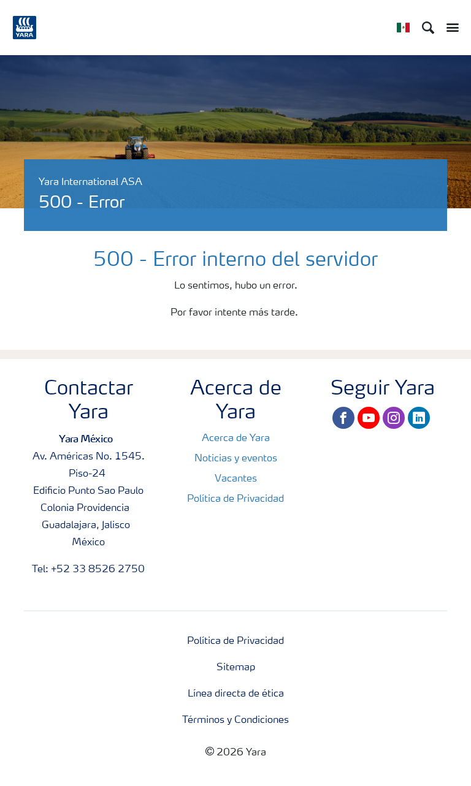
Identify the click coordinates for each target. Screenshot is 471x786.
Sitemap (235, 668)
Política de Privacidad (235, 499)
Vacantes (236, 479)
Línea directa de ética (236, 694)
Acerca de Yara (236, 439)
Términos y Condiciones (235, 720)
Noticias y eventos (235, 459)
